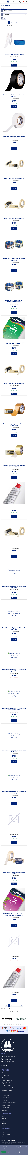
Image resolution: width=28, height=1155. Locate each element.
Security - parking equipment (9, 1102)
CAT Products (5, 1075)
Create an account (6, 1134)
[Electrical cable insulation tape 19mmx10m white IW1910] (14, 122)
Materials (7, 5)
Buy (15, 65)
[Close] (26, 1146)
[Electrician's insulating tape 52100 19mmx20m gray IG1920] (14, 655)
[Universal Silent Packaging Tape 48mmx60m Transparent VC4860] (14, 451)
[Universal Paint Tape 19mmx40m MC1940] (14, 164)
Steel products (5, 1095)
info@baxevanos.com (8, 1061)
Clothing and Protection (8, 1078)
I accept (4, 1152)
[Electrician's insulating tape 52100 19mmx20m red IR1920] (14, 736)
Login (3, 1132)
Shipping (4, 1118)
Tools (3, 1073)
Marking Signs (5, 1107)
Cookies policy (23, 1152)
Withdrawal (4, 1126)
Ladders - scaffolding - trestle (9, 1085)
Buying (3, 1116)
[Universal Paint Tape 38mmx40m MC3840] (14, 532)
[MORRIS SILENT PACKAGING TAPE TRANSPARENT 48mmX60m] (14, 286)
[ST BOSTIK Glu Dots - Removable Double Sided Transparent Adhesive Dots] (14, 328)
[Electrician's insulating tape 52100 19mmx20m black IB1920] (14, 572)
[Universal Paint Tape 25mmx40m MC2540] (14, 204)
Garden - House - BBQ (7, 1088)
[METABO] (21, 1019)
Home (2, 5)
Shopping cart (5, 1137)
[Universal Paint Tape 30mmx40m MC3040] (14, 369)
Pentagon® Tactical (7, 1080)
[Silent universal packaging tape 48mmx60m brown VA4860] (14, 409)
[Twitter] (6, 1065)
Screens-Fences (6, 1097)
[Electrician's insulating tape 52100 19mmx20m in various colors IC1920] (14, 694)
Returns (4, 1123)
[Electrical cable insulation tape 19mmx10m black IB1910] (14, 81)
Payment (4, 1121)
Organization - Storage (7, 1083)
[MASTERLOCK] (7, 1019)
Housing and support (7, 1093)
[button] (14, 1)
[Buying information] (20, 1)
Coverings (4, 1100)
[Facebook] (1, 1065)
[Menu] (1, 1)
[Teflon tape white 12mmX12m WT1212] (14, 40)
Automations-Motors (7, 1090)
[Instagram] (4, 1065)
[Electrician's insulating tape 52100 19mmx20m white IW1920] (14, 777)
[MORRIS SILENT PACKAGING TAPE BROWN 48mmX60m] (14, 244)
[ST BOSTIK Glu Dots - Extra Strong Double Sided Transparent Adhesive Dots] (14, 899)
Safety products (6, 1105)
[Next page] (21, 22)
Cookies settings (13, 1152)
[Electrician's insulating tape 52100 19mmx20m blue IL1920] (14, 613)
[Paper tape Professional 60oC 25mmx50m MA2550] (14, 858)
